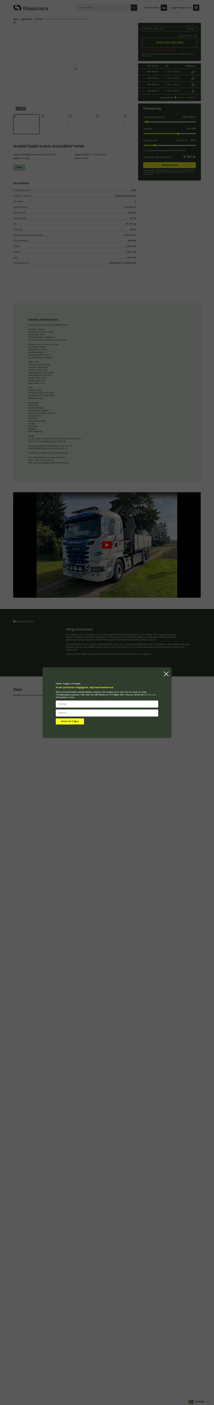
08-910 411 (150, 695)
